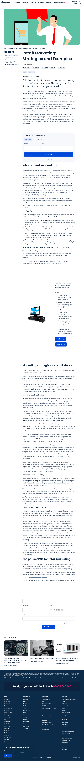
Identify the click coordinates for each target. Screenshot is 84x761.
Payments (25, 2)
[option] (28, 138)
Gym (24, 707)
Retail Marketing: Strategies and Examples (12, 55)
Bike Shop (6, 705)
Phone (51, 605)
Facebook (5, 51)
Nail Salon (6, 730)
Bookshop (6, 727)
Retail (24, 71)
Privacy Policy (65, 723)
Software (60, 338)
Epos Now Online (46, 728)
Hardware (61, 344)
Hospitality (40, 139)
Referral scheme (65, 735)
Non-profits (7, 725)
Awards (63, 709)
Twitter (9, 51)
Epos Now (5, 2)
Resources (41, 2)
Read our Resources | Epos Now (12, 47)
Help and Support (66, 711)
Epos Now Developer (66, 739)
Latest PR (64, 728)
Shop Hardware (60, 2)
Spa (24, 723)
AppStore (44, 719)
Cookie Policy (65, 741)
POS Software (45, 726)
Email (42, 143)
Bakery (25, 716)
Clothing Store (7, 736)
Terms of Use (65, 721)
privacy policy (58, 159)
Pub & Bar (25, 698)
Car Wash (6, 698)
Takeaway (25, 727)
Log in (80, 2)
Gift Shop (6, 734)
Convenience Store (8, 707)
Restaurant (26, 720)
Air (43, 700)
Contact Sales (74, 2)
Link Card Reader (46, 703)
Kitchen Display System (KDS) (49, 707)
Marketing (32, 71)
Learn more (16, 756)
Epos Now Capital (46, 721)
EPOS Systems (45, 705)
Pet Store (6, 732)
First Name (25, 596)
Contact (49, 2)
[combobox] (51, 609)
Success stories (65, 705)
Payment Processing (47, 715)
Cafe (24, 700)
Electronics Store (8, 711)
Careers (63, 707)
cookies (22, 752)
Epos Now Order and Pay (48, 724)
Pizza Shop (25, 718)
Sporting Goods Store (9, 741)
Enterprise (6, 709)
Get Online (64, 748)
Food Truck (26, 705)
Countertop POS (46, 698)
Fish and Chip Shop (27, 709)
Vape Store (6, 738)
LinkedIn (13, 51)
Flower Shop (7, 716)
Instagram (41, 756)
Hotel (24, 711)
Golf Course (7, 720)
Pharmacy (6, 714)
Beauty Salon (7, 703)
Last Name (52, 596)
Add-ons (33, 2)
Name (26, 143)
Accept (8, 756)
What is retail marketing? (12, 58)
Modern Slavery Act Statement (69, 698)
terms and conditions (49, 159)
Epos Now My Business (47, 717)
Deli (5, 718)
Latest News (64, 726)
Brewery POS (26, 703)
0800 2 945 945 (62, 685)
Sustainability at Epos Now (68, 730)
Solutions (17, 2)
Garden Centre (7, 723)
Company (25, 605)
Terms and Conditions (67, 737)
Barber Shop (7, 700)
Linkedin (49, 756)
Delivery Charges (65, 744)
